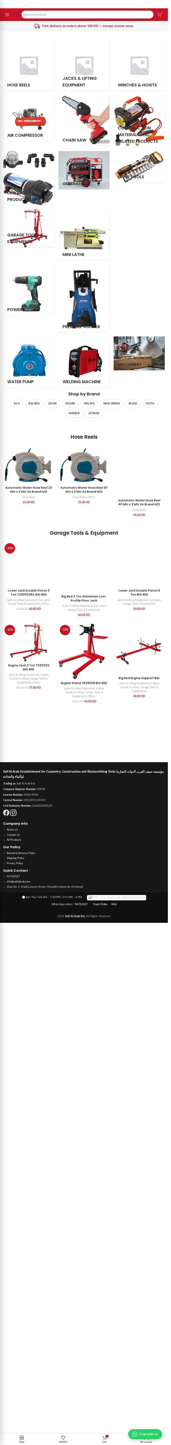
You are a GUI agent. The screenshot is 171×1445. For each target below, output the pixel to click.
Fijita (150, 403)
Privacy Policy (15, 1345)
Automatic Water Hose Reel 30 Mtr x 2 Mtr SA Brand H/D (83, 490)
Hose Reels (84, 436)
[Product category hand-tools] (139, 167)
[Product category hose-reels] (28, 65)
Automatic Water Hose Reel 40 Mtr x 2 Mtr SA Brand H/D (139, 763)
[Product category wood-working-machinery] (139, 353)
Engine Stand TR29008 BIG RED (84, 1205)
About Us (12, 1311)
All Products (14, 1321)
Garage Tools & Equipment (84, 793)
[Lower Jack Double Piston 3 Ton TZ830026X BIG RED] (28, 958)
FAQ (114, 1386)
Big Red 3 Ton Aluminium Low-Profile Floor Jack (84, 859)
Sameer (74, 413)
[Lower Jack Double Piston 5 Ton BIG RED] (139, 958)
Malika (89, 403)
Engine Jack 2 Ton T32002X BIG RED (28, 1189)
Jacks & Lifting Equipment (22, 1127)
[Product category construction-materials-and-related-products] (139, 121)
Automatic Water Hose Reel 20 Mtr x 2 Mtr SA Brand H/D (28, 490)
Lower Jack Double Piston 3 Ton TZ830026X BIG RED (29, 1120)
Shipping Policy (15, 1340)
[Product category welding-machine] (83, 361)
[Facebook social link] (6, 1296)
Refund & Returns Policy (21, 1334)
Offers (91, 497)
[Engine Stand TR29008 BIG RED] (83, 1173)
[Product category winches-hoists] (139, 65)
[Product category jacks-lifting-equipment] (83, 65)
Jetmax (93, 413)
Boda (133, 403)
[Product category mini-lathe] (83, 234)
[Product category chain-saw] (83, 120)
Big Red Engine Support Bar (139, 1200)
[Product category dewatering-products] (28, 178)
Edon (52, 403)
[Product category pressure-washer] (83, 298)
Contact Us (13, 1316)
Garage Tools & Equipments (24, 1131)
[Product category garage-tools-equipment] (28, 228)
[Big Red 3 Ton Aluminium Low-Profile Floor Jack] (83, 828)
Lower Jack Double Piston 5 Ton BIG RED (139, 1120)
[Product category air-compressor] (28, 118)
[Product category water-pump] (28, 361)
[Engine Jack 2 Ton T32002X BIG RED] (28, 1164)
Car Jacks (44, 1127)
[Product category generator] (83, 170)
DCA (17, 403)
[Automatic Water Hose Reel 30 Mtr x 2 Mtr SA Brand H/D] (83, 465)
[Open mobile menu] (7, 14)
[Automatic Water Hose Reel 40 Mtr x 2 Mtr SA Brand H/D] (139, 601)
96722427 (13, 1358)
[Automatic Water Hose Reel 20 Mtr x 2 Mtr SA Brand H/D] (28, 465)
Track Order (100, 1386)
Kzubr (70, 403)
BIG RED (34, 403)
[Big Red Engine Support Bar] (139, 1170)
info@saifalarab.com (18, 1363)
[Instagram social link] (13, 1296)
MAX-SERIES (111, 403)
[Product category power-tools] (28, 289)
